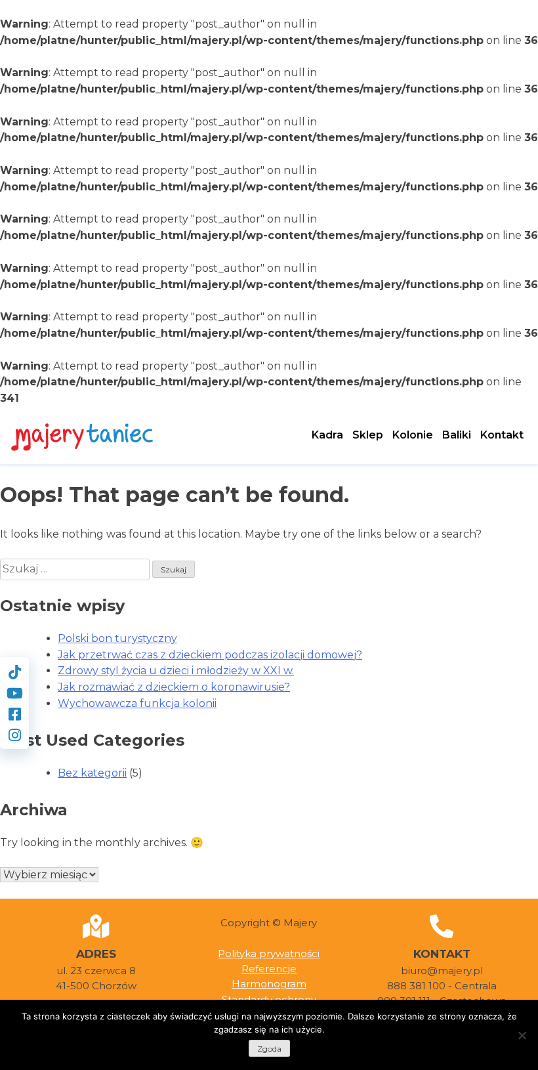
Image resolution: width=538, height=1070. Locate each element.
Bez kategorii (92, 773)
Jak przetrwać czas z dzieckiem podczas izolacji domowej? (210, 655)
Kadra (327, 435)
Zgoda (269, 1049)
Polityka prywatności (269, 953)
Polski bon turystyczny (117, 638)
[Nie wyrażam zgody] (521, 1035)
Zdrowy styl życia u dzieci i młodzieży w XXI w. (176, 670)
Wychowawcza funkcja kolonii (137, 703)
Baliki (456, 435)
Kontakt (502, 435)
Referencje (269, 968)
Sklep (367, 435)
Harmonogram (269, 983)
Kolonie (412, 435)
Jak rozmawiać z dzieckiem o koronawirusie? (174, 687)
